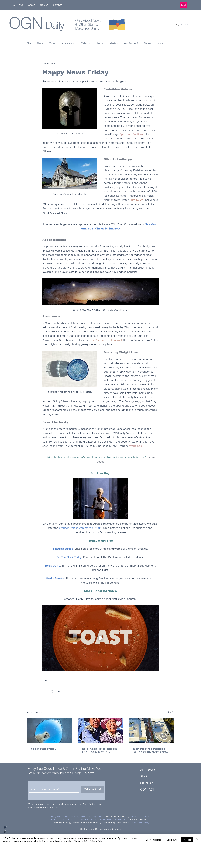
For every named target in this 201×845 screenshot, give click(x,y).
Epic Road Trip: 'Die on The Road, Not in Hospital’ (99, 750)
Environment (68, 42)
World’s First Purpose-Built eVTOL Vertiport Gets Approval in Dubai (150, 750)
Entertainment (131, 42)
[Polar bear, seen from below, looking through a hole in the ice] (49, 730)
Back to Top (4, 832)
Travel (100, 42)
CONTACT (147, 789)
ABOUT (145, 776)
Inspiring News (78, 816)
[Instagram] (183, 5)
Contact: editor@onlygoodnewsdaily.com (100, 829)
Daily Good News (59, 816)
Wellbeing (86, 42)
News (40, 42)
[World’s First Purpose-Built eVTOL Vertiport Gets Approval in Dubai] (151, 730)
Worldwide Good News (114, 819)
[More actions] (157, 63)
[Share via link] (66, 691)
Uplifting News (94, 816)
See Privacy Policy (94, 841)
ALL (29, 42)
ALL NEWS (147, 770)
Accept (187, 839)
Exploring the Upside (90, 819)
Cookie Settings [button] (153, 839)
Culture (147, 42)
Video (52, 42)
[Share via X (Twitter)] (51, 691)
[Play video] (100, 638)
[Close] (197, 839)
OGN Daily (72, 819)
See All (171, 712)
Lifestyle (113, 42)
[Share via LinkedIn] (59, 691)
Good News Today (140, 822)
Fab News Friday (43, 748)
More (160, 42)
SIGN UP (146, 783)
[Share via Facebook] (43, 691)
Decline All (171, 839)
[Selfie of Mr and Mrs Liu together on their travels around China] (100, 730)
